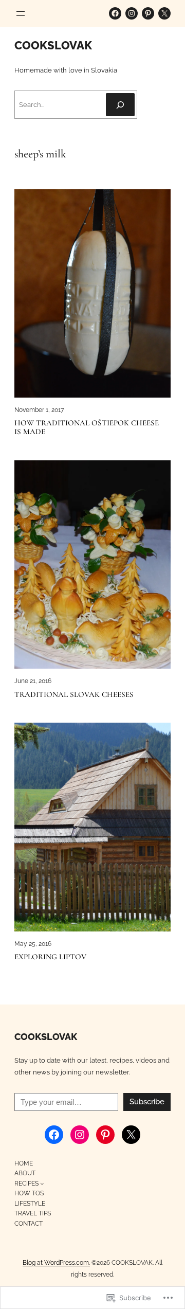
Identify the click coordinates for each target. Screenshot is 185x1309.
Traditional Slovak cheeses (74, 694)
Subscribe (147, 1101)
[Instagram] (131, 13)
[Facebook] (115, 13)
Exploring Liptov (50, 957)
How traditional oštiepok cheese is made (86, 427)
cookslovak (53, 45)
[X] (164, 13)
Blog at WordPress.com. (56, 1262)
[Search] (120, 104)
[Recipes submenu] (42, 1183)
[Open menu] (20, 13)
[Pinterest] (148, 13)
